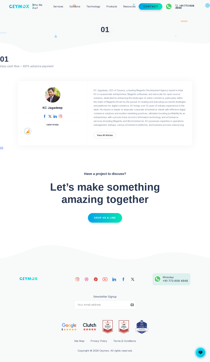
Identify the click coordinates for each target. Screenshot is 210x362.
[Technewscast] (142, 327)
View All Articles (105, 135)
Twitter (50, 116)
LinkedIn (55, 116)
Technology (93, 6)
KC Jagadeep (53, 108)
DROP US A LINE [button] (105, 217)
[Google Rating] (69, 327)
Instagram (60, 116)
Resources (129, 6)
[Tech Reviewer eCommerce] (108, 327)
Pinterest (95, 279)
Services (58, 6)
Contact (150, 6)
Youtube (105, 279)
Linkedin (114, 279)
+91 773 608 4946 (184, 6)
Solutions (74, 6)
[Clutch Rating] (90, 327)
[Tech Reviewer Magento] (124, 327)
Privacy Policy (99, 340)
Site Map (79, 340)
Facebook (44, 116)
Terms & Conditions (124, 340)
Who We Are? (37, 6)
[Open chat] (200, 352)
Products (111, 6)
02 (1, 147)
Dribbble (86, 279)
